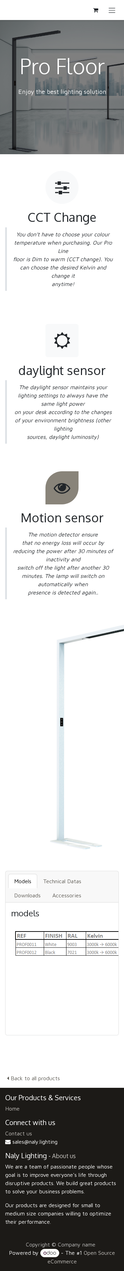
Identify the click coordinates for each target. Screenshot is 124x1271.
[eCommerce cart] (95, 10)
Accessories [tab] (66, 895)
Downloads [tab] (27, 895)
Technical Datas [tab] (62, 881)
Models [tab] (22, 881)
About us (64, 1156)
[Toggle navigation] (112, 10)
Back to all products (34, 1078)
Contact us (18, 1133)
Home (12, 1108)
